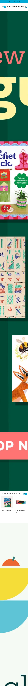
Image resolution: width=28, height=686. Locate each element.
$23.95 (16, 512)
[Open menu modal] (2, 7)
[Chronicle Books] (14, 7)
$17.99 (3, 514)
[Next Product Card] (26, 494)
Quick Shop (7, 505)
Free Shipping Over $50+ (14, 1)
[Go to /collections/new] (14, 251)
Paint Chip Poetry (20, 510)
